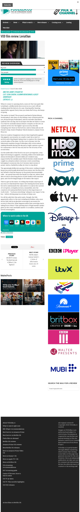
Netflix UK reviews (9, 441)
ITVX (32, 32)
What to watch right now (11, 426)
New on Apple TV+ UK (10, 459)
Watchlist (6, 28)
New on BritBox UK (9, 462)
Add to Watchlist (7, 232)
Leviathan (9, 237)
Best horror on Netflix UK (12, 435)
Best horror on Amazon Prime (13, 432)
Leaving (68, 22)
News (14, 23)
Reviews (4, 23)
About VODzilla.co (9, 423)
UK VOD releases (9, 485)
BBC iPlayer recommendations (13, 429)
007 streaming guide (10, 470)
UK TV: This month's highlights (13, 482)
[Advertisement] (63, 47)
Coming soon (55, 23)
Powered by (6, 230)
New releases (41, 23)
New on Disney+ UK (10, 456)
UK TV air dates (8, 479)
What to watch (26, 23)
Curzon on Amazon (21, 32)
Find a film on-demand (10, 438)
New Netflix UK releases (11, 448)
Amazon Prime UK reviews (12, 445)
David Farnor (5, 89)
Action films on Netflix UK (12, 503)
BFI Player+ (6, 32)
